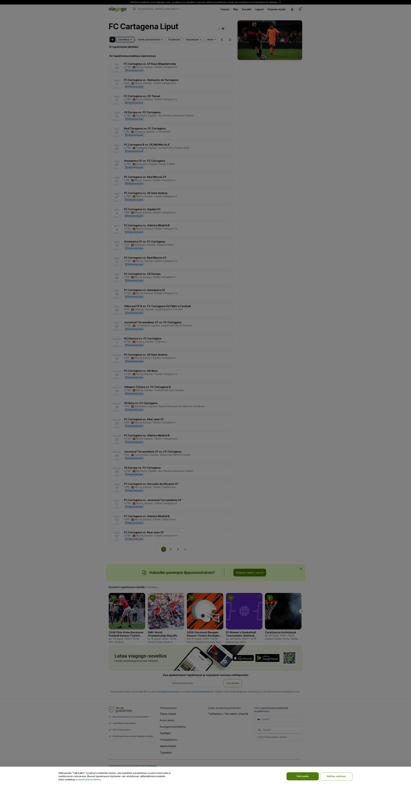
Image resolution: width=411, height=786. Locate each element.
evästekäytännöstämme (88, 779)
